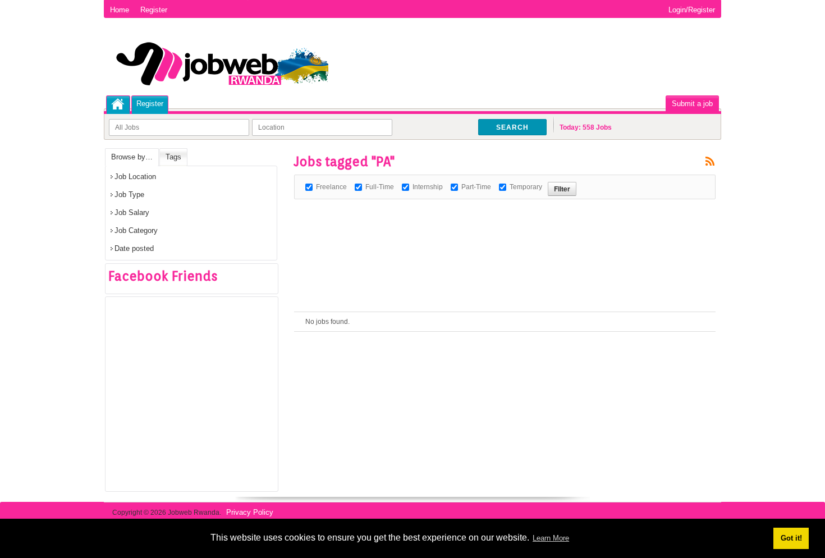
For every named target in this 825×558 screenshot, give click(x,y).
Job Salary (131, 212)
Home (119, 10)
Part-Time (476, 187)
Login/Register (691, 10)
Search (512, 127)
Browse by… (132, 157)
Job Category (136, 230)
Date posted (134, 248)
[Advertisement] (498, 224)
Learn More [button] (551, 538)
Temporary (526, 187)
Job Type (129, 194)
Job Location (135, 176)
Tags (173, 157)
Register (153, 10)
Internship (427, 187)
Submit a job (692, 103)
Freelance (331, 187)
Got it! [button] (791, 538)
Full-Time (379, 187)
